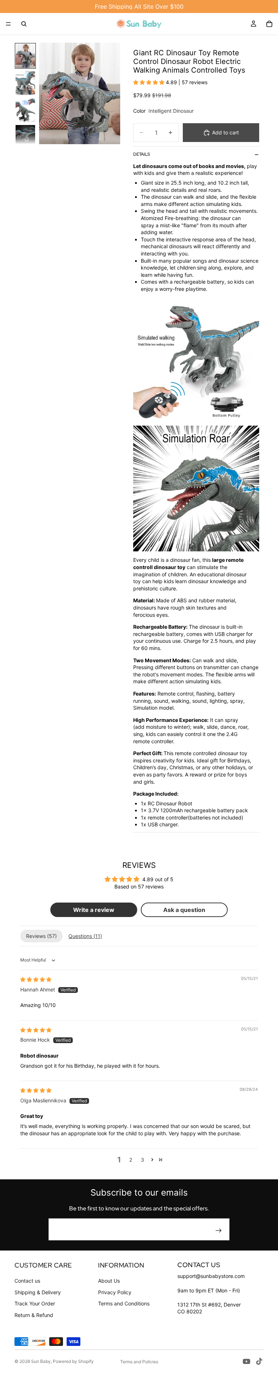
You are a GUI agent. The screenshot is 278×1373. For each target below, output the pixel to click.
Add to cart (225, 132)
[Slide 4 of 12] (25, 137)
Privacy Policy (114, 1292)
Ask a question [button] (184, 909)
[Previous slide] (47, 94)
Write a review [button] (93, 909)
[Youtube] (246, 1361)
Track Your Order (34, 1303)
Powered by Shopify (73, 1361)
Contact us (27, 1281)
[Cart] (269, 24)
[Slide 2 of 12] (25, 83)
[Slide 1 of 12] (25, 56)
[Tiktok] (259, 1361)
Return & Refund (33, 1315)
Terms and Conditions (123, 1303)
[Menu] (8, 24)
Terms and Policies (139, 1361)
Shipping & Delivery (37, 1292)
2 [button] (130, 1160)
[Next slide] (112, 94)
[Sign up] (218, 1230)
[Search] (24, 24)
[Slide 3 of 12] (25, 110)
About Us (109, 1281)
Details (141, 154)
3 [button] (142, 1160)
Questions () (85, 936)
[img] (35, 979)
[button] (149, 82)
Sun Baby (41, 1361)
